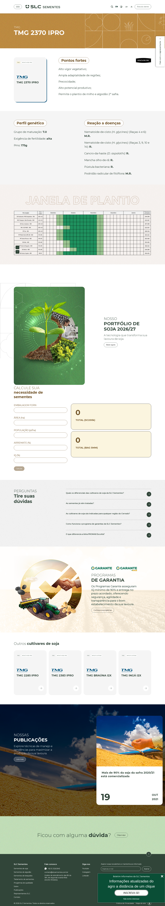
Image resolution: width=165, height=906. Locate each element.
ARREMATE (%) (22, 442)
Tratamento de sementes (24, 879)
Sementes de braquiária (23, 876)
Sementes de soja (21, 869)
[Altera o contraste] (121, 6)
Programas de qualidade (23, 883)
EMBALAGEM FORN (25, 405)
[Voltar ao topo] (148, 854)
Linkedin (85, 876)
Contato (17, 897)
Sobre (16, 886)
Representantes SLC (22, 894)
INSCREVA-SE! (131, 893)
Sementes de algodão (22, 872)
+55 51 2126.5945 (54, 869)
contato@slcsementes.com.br (56, 872)
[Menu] (18, 6)
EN (116, 7)
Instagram (86, 872)
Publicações (18, 890)
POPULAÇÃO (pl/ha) (25, 430)
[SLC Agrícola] (42, 6)
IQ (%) (17, 455)
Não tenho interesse (131, 899)
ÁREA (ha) (19, 417)
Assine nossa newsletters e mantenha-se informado (121, 864)
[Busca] (112, 6)
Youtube (85, 869)
